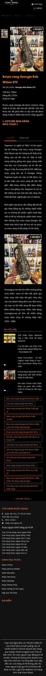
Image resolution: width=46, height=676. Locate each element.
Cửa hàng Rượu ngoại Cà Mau (14, 547)
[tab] (10, 138)
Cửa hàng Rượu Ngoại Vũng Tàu (15, 541)
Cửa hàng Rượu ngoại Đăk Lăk (14, 550)
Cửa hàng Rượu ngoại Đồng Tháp (16, 535)
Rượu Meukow (8, 581)
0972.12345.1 (10, 520)
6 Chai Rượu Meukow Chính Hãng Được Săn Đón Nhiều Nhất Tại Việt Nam (30, 375)
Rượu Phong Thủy (9, 585)
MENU (39, 8)
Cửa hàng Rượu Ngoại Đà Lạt (14, 544)
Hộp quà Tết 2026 (9, 593)
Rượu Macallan (8, 573)
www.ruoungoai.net (13, 523)
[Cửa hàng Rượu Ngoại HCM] (12, 2)
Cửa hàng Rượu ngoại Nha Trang (16, 538)
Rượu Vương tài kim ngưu (13, 589)
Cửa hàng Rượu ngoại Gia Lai (14, 553)
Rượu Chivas (7, 565)
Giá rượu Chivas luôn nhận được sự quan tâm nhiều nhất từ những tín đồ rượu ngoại (30, 387)
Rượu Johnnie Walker (11, 569)
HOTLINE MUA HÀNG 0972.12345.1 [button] (16, 123)
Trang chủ (7, 15)
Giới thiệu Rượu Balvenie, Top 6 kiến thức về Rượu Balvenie (30, 338)
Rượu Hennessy (8, 577)
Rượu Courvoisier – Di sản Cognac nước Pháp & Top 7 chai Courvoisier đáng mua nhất (30, 362)
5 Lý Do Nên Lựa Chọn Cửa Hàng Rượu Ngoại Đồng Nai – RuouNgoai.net (30, 349)
